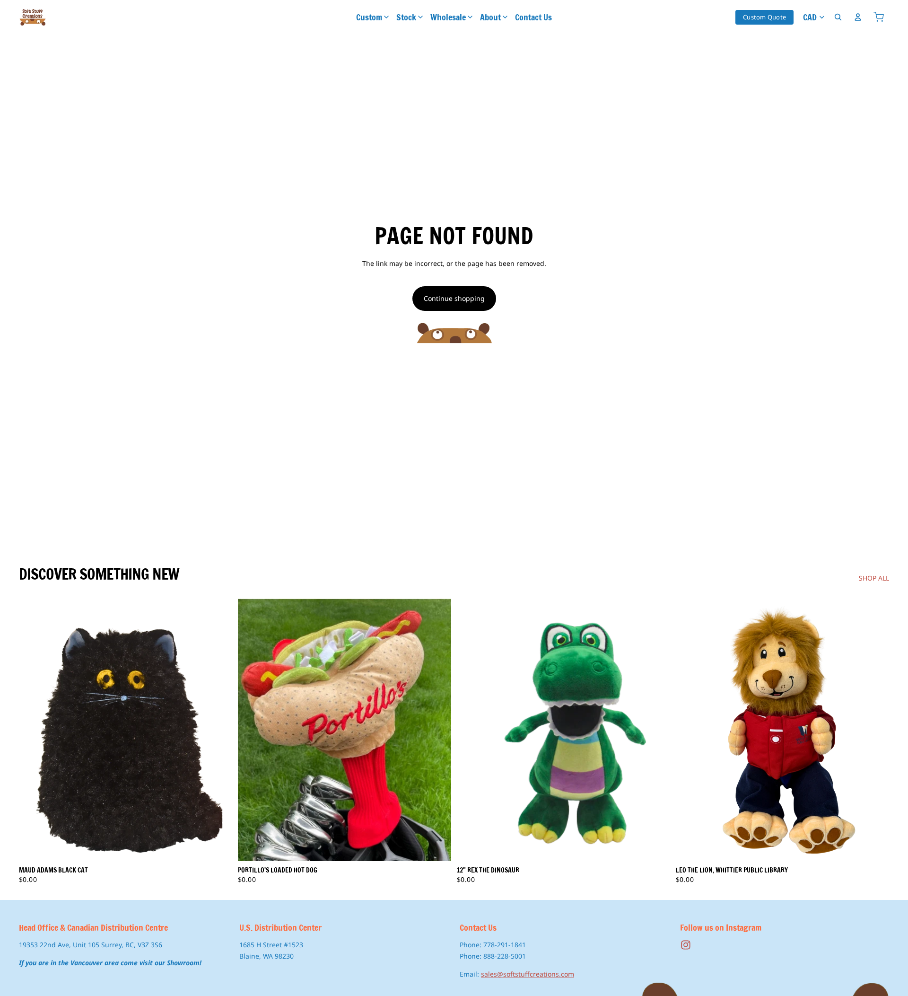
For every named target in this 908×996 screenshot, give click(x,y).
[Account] (857, 17)
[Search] (838, 17)
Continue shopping (454, 298)
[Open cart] (878, 17)
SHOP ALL (874, 577)
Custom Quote (764, 17)
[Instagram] (685, 945)
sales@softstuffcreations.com (527, 974)
